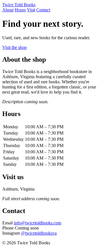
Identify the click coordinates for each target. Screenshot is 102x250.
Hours (20, 9)
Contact (43, 9)
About (8, 9)
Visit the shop (14, 47)
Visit (31, 9)
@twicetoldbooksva (39, 233)
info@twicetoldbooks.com (37, 222)
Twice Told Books (18, 4)
